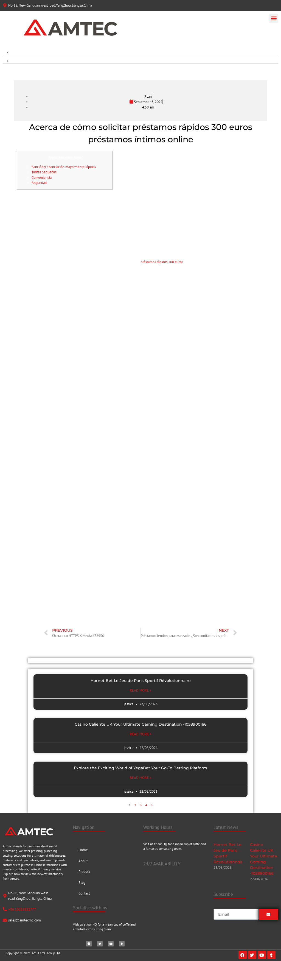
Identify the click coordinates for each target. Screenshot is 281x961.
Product (84, 871)
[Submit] (268, 914)
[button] (273, 18)
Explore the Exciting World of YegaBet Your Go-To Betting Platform (140, 767)
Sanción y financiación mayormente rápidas (64, 167)
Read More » (140, 690)
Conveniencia (42, 177)
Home (83, 850)
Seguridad (39, 182)
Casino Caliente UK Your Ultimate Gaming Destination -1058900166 (141, 724)
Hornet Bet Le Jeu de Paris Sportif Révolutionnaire (141, 680)
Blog (82, 882)
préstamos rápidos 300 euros (161, 262)
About (83, 861)
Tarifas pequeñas (44, 172)
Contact (84, 893)
